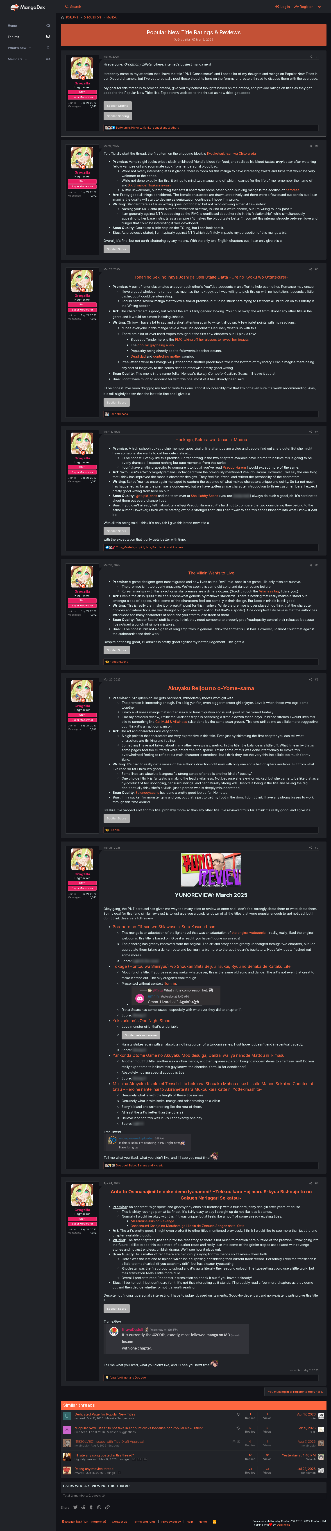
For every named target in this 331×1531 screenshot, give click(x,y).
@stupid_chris (146, 496)
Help (190, 1521)
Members (15, 59)
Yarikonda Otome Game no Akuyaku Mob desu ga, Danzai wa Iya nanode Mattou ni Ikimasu (198, 1055)
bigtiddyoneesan (86, 1459)
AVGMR (79, 1472)
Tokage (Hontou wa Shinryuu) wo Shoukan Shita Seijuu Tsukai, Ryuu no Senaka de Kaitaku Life (201, 966)
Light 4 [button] (138, 1123)
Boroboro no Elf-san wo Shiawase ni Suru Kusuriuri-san (164, 926)
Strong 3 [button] (139, 1015)
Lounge (124, 1459)
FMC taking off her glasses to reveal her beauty (211, 339)
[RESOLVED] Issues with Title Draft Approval (109, 1441)
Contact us (119, 1521)
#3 (317, 269)
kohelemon (308, 1472)
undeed (80, 1418)
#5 (317, 565)
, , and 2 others (147, 127)
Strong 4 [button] (139, 1050)
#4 (317, 431)
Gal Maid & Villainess (171, 721)
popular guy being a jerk (156, 345)
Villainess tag (269, 591)
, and (139, 1165)
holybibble (82, 1445)
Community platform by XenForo (289, 1521)
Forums (13, 37)
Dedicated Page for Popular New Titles (105, 1414)
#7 (317, 847)
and (128, 1377)
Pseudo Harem (234, 467)
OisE (313, 1432)
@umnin (170, 983)
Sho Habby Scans (204, 496)
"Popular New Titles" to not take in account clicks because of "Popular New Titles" (139, 1428)
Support (113, 1445)
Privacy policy (171, 1521)
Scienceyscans (148, 792)
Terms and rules (144, 1521)
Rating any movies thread (94, 1469)
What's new (17, 48)
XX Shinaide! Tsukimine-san (149, 185)
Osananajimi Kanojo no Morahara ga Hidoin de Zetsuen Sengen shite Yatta (187, 1226)
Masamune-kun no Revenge (152, 1221)
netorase (292, 190)
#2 (317, 146)
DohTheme (283, 1524)
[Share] (311, 56)
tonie (312, 1418)
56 (134, 1459)
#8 (317, 1183)
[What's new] (319, 6)
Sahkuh (311, 1459)
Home (12, 25)
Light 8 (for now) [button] (146, 961)
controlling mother (167, 356)
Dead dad (138, 356)
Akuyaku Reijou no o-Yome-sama (211, 688)
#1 (317, 56)
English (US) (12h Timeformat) (85, 1521)
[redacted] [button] (241, 496)
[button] (30, 48)
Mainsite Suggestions (119, 1418)
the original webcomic (249, 932)
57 (139, 1459)
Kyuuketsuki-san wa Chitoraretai (231, 153)
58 (145, 1459)
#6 (317, 679)
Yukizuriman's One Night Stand (141, 1020)
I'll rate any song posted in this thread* (104, 1455)
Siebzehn (81, 1432)
